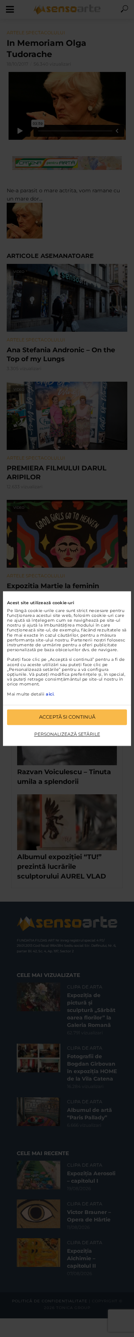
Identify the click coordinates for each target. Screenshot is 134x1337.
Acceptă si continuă (67, 717)
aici (50, 694)
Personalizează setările (67, 734)
